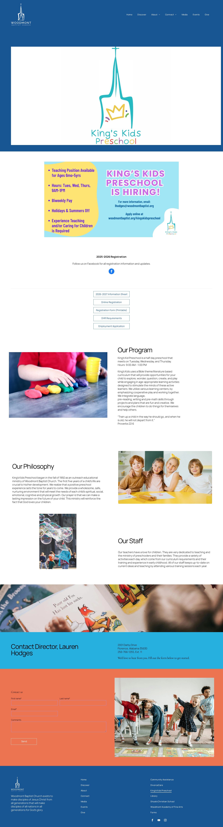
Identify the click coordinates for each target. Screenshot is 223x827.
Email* (14, 709)
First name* (16, 698)
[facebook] (111, 271)
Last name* (65, 698)
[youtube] (159, 820)
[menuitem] (129, 14)
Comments (16, 719)
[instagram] (165, 820)
